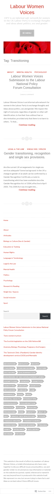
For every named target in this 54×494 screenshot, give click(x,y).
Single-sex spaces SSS (23, 416)
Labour (23, 390)
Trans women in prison (12, 336)
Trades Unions (12, 421)
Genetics (37, 381)
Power (20, 407)
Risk (21, 412)
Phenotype (30, 399)
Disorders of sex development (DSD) (24, 377)
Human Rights (9, 252)
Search (6, 311)
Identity (35, 386)
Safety (31, 412)
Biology (23, 364)
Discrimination (27, 372)
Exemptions (10, 381)
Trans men (10, 425)
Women (20, 434)
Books (35, 364)
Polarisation (28, 403)
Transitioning (32, 421)
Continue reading (19, 125)
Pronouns (9, 412)
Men (28, 394)
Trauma (42, 425)
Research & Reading (11, 286)
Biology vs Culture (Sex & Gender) (17, 241)
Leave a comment (27, 94)
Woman (8, 434)
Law (32, 390)
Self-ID (42, 412)
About (10, 72)
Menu (28, 33)
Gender (25, 381)
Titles (41, 416)
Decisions (9, 372)
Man (20, 394)
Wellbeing (33, 429)
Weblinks (19, 429)
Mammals (9, 394)
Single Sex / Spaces (36, 149)
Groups (23, 386)
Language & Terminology (13, 258)
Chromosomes (26, 368)
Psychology (41, 72)
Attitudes (7, 235)
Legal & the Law (16, 149)
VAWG (7, 429)
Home (6, 220)
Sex (6, 416)
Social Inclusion (10, 297)
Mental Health (24, 72)
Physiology (10, 403)
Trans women (27, 425)
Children (9, 368)
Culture (42, 368)
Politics (6, 275)
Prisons (32, 407)
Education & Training (12, 247)
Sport (6, 303)
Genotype (9, 386)
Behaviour (10, 364)
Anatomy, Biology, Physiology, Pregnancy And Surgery (24, 347)
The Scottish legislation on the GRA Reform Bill (22, 341)
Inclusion (9, 390)
